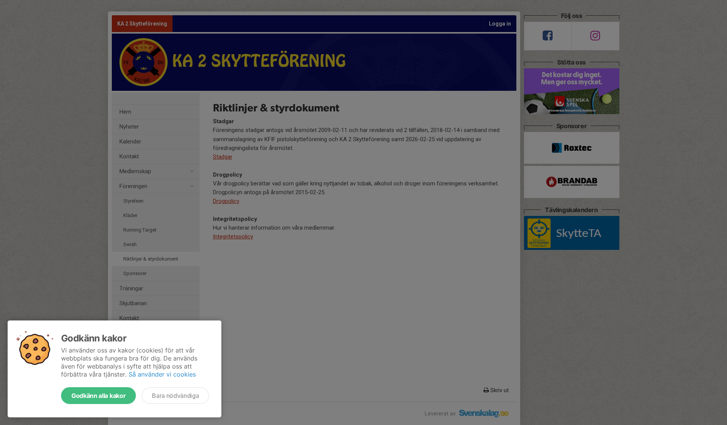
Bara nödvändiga (175, 395)
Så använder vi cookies (162, 374)
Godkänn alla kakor (98, 395)
